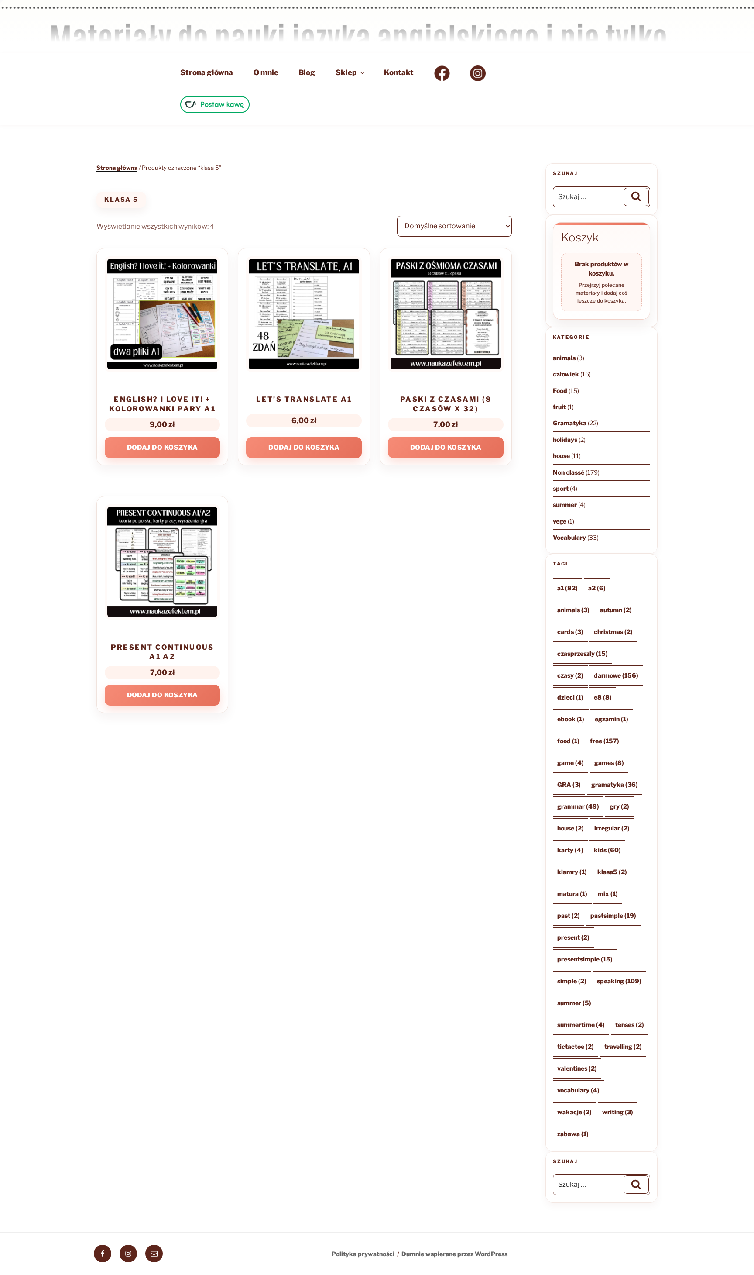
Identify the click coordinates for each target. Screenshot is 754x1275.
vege (559, 521)
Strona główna (206, 72)
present (573, 937)
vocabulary (578, 1090)
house (561, 455)
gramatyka (614, 784)
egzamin (611, 719)
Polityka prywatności (363, 1254)
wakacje (574, 1112)
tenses (629, 1024)
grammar (578, 806)
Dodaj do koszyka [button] (162, 447)
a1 (567, 588)
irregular (612, 828)
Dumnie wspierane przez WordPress (454, 1254)
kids (607, 850)
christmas (613, 631)
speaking (619, 981)
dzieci (570, 697)
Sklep (346, 72)
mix (608, 893)
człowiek (566, 374)
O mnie (266, 72)
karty (570, 850)
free (604, 740)
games (609, 762)
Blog (306, 72)
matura (572, 893)
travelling (623, 1046)
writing (617, 1112)
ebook (570, 719)
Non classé (568, 472)
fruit (559, 406)
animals (564, 358)
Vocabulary (569, 537)
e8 (603, 697)
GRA (569, 784)
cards (570, 631)
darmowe (616, 675)
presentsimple (585, 959)
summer (565, 504)
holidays (565, 439)
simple (571, 981)
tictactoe (575, 1046)
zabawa (573, 1133)
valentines (577, 1068)
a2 (597, 588)
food (568, 740)
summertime (581, 1024)
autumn (616, 609)
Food (560, 390)
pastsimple (613, 915)
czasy (570, 675)
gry (619, 806)
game (570, 762)
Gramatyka (569, 423)
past (568, 915)
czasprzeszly (582, 653)
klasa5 (612, 871)
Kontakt (399, 72)
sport (561, 488)
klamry (572, 871)
